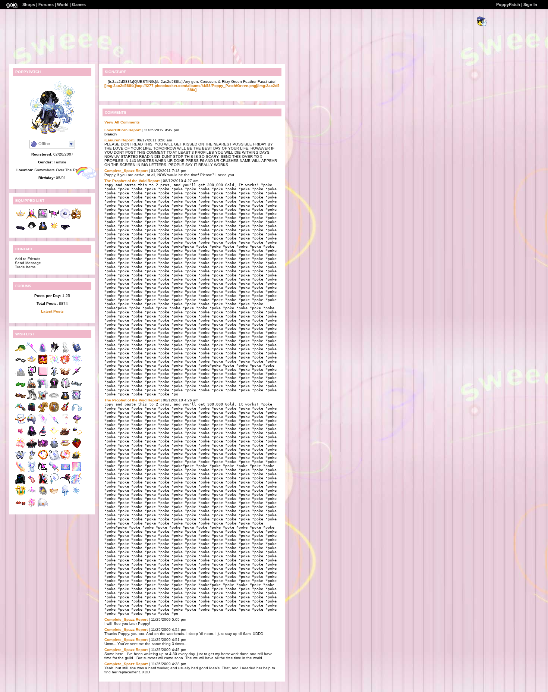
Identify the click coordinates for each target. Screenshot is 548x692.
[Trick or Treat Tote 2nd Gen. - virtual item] (42, 230)
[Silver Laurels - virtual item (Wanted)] (31, 495)
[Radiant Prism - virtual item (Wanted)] (54, 363)
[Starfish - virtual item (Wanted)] (20, 435)
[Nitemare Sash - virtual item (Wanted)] (42, 471)
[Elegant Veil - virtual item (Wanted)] (42, 352)
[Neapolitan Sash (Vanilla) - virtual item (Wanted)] (65, 447)
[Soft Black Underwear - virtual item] (65, 230)
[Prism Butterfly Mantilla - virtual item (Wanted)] (65, 387)
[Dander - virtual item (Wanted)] (20, 375)
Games (79, 4)
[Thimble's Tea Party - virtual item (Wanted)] (42, 495)
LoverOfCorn (115, 130)
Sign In (530, 4)
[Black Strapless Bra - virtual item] (20, 230)
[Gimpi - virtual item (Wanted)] (54, 375)
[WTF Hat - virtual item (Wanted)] (54, 352)
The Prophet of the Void (125, 181)
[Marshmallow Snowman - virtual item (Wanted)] (20, 423)
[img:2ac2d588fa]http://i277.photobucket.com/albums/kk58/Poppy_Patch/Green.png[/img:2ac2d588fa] (192, 88)
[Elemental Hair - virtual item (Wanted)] (65, 363)
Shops (28, 4)
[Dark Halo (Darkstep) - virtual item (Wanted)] (20, 363)
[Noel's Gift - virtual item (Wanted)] (20, 495)
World (63, 4)
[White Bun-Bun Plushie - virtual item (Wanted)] (65, 352)
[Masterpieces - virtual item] (42, 218)
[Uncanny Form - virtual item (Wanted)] (76, 471)
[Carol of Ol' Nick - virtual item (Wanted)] (65, 411)
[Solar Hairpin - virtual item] (54, 230)
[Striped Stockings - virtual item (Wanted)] (31, 399)
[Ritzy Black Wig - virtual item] (31, 230)
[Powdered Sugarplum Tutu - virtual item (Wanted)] (54, 399)
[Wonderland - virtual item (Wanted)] (42, 447)
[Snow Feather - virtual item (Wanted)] (42, 423)
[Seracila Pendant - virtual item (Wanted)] (54, 483)
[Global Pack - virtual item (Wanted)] (20, 459)
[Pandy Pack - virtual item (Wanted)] (31, 375)
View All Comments (122, 122)
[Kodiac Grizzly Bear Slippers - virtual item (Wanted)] (20, 399)
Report (135, 130)
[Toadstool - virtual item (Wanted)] (76, 423)
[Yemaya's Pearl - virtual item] (65, 218)
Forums (46, 4)
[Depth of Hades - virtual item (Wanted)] (42, 459)
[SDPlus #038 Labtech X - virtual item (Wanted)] (20, 483)
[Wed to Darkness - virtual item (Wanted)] (31, 447)
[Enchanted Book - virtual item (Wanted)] (76, 352)
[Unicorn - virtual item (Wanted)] (76, 483)
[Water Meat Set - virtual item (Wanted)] (31, 423)
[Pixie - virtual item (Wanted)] (76, 363)
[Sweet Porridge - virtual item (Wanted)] (54, 495)
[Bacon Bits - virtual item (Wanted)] (31, 483)
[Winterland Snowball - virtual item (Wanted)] (65, 495)
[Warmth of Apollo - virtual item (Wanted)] (54, 435)
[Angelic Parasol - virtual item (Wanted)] (54, 471)
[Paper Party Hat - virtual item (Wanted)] (42, 435)
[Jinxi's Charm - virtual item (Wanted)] (20, 411)
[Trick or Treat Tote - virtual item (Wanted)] (65, 399)
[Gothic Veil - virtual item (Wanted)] (31, 435)
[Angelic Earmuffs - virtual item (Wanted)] (76, 411)
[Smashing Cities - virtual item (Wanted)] (31, 387)
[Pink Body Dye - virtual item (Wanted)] (42, 375)
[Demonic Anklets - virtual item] (54, 218)
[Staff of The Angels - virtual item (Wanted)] (31, 352)
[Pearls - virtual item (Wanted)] (65, 423)
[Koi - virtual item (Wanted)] (65, 459)
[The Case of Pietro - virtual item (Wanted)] (76, 459)
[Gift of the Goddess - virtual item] (31, 218)
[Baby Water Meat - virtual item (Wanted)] (42, 507)
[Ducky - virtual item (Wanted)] (20, 352)
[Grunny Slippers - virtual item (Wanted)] (20, 387)
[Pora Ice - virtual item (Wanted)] (54, 459)
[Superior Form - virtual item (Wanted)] (42, 363)
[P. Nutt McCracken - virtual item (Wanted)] (42, 411)
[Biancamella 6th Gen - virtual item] (20, 218)
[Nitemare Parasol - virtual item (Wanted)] (76, 375)
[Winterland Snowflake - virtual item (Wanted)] (76, 495)
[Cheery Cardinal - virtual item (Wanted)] (20, 507)
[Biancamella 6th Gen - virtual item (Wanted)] (31, 363)
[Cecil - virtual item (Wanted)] (31, 471)
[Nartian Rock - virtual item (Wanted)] (54, 447)
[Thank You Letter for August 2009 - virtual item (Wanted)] (65, 471)
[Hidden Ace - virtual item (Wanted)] (42, 483)
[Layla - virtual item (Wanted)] (31, 507)
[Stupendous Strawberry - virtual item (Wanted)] (76, 447)
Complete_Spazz (119, 171)
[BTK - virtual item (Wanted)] (42, 387)
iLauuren (112, 140)
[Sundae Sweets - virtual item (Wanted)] (65, 435)
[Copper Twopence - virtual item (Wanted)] (54, 411)
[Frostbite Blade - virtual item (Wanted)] (54, 423)
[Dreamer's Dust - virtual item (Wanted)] (76, 399)
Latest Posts (52, 311)
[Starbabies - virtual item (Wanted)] (20, 471)
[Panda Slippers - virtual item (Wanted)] (76, 387)
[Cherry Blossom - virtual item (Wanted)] (20, 447)
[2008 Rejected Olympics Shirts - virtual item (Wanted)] (42, 399)
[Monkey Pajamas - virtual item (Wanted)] (54, 387)
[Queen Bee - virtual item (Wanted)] (76, 435)
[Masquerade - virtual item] (76, 218)
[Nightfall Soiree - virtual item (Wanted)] (65, 483)
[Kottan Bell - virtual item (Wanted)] (31, 459)
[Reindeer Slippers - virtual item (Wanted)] (65, 375)
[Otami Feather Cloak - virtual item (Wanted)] (31, 411)
